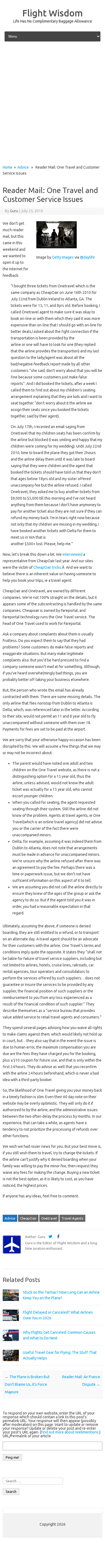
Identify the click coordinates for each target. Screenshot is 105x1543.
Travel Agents (72, 1218)
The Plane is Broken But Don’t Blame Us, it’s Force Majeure (27, 1384)
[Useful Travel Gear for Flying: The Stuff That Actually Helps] (11, 1363)
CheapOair (28, 1218)
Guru (14, 211)
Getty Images (63, 257)
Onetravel (49, 1218)
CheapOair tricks (47, 567)
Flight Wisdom (52, 13)
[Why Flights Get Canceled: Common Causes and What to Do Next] (11, 1343)
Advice (23, 167)
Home (7, 167)
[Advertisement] (52, 103)
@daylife (87, 257)
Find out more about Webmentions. (70, 1432)
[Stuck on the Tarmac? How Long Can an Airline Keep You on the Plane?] (11, 1303)
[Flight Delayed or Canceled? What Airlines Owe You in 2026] (11, 1323)
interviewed (72, 554)
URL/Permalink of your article (27, 1436)
